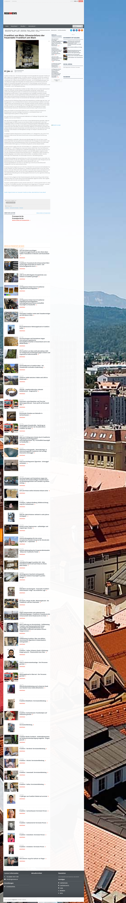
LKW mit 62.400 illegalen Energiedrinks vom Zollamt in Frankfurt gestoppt (57, 58)
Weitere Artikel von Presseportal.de (43, 213)
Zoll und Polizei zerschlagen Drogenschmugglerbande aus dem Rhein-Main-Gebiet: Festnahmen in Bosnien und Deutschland (57, 42)
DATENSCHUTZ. (64, 885)
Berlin (19, 30)
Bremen (28, 30)
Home (6, 26)
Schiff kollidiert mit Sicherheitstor (75, 57)
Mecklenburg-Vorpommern (44, 30)
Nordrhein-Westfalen (62, 30)
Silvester (21, 207)
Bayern (15, 30)
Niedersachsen (54, 30)
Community (14, 1)
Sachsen (17, 31)
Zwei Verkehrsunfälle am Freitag (75, 47)
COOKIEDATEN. (10, 887)
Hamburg (33, 30)
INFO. (61, 893)
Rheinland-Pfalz (8, 31)
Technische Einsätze (14, 207)
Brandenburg (23, 30)
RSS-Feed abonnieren (1, 535)
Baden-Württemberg (9, 30)
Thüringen (38, 31)
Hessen (37, 30)
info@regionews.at (12, 879)
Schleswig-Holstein (31, 31)
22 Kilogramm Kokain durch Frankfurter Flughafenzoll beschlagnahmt (56, 65)
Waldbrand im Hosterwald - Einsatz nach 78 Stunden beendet (75, 55)
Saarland (13, 31)
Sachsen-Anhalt (23, 31)
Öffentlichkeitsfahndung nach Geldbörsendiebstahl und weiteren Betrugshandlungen (74, 51)
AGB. (61, 888)
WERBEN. (62, 891)
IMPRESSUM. (64, 883)
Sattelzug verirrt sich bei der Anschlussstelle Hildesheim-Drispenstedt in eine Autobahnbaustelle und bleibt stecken (74, 43)
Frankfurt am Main (11, 202)
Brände (7, 207)
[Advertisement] (58, 13)
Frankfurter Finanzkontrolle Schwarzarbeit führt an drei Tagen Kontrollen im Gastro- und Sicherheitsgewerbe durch (57, 51)
